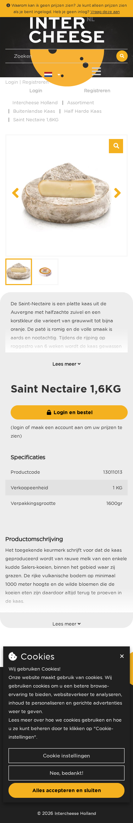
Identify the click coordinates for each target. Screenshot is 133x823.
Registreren (97, 90)
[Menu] (96, 70)
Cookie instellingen (66, 755)
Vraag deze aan (105, 12)
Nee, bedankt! (66, 773)
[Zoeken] (122, 56)
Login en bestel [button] (72, 412)
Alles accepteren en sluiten (66, 790)
